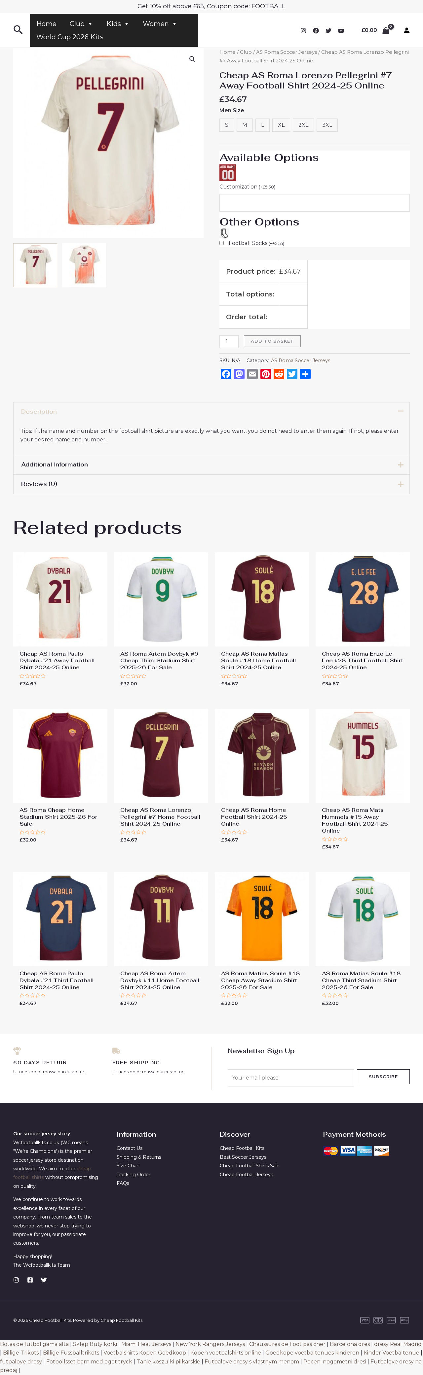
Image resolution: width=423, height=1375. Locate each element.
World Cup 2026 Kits (69, 37)
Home (46, 24)
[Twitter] (328, 31)
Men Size (231, 110)
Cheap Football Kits (242, 1148)
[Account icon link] (407, 30)
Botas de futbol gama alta (34, 1344)
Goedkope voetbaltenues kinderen (312, 1353)
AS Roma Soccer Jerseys (286, 52)
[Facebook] (316, 31)
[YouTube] (341, 31)
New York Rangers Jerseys (210, 1344)
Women (156, 24)
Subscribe (383, 1076)
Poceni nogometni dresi (334, 1361)
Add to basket (272, 341)
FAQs (123, 1183)
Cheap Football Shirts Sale (250, 1166)
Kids (113, 24)
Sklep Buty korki (95, 1344)
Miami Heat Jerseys (146, 1344)
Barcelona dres (350, 1344)
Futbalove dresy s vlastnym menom (252, 1361)
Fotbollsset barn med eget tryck (89, 1361)
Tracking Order (133, 1175)
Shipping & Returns (139, 1157)
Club (77, 24)
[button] (192, 59)
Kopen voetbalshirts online (225, 1353)
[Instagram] (303, 31)
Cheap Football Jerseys (246, 1175)
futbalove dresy (21, 1361)
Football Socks (256, 243)
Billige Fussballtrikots (71, 1353)
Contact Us (129, 1148)
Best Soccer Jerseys (243, 1157)
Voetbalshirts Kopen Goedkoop (144, 1353)
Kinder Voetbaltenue (391, 1353)
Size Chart (128, 1166)
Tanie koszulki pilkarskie (168, 1361)
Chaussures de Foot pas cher (287, 1344)
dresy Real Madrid (398, 1344)
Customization (247, 187)
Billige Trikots (21, 1353)
